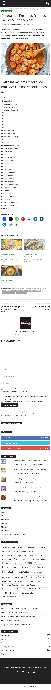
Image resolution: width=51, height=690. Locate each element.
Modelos (38, 563)
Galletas (31, 559)
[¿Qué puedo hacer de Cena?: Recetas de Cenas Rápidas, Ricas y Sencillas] (34, 244)
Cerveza (21, 548)
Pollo (32, 567)
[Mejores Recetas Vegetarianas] (11, 270)
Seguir (45, 443)
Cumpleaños (20, 555)
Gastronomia (41, 559)
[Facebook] (17, 672)
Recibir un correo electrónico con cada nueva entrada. (23, 402)
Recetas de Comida (8, 293)
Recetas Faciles (21, 293)
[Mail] (23, 672)
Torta (4, 593)
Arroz (14, 548)
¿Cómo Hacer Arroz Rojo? (41, 307)
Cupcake (31, 555)
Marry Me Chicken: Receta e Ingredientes (16, 625)
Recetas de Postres (10, 585)
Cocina (41, 547)
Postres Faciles (8, 572)
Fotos (16, 559)
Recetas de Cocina (34, 290)
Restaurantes (43, 589)
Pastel (13, 567)
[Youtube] (34, 672)
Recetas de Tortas (27, 585)
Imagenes (6, 563)
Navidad (5, 567)
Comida (24, 552)
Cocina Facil (6, 551)
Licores (3, 654)
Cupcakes (40, 555)
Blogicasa (4, 516)
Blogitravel (5, 531)
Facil (17, 290)
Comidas (32, 552)
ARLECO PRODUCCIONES (12, 24)
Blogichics (5, 520)
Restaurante (31, 589)
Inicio (2, 9)
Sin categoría (10, 9)
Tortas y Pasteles (7, 647)
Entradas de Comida (38, 288)
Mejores (28, 563)
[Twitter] (28, 672)
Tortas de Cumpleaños (9, 596)
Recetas (23, 290)
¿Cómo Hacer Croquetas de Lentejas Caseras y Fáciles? (12, 309)
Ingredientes (18, 563)
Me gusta (44, 438)
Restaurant (20, 589)
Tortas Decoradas (27, 593)
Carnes (3, 643)
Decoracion (6, 559)
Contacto (24, 686)
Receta (23, 572)
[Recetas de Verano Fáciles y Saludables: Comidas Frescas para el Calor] (11, 244)
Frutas (23, 559)
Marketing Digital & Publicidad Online (14, 534)
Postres (41, 567)
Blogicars (4, 512)
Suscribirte (43, 448)
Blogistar (4, 523)
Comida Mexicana (7, 650)
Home (16, 686)
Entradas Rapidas (8, 290)
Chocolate (31, 548)
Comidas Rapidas (16, 288)
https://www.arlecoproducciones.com (25, 335)
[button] (47, 3)
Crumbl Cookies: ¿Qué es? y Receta (14, 612)
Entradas (27, 288)
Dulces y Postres (7, 635)
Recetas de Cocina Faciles (12, 581)
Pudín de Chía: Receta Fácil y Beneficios (16, 620)
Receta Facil (6, 577)
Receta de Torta (36, 572)
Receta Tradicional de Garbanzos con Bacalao (18, 616)
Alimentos (5, 548)
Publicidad (33, 686)
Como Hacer (7, 555)
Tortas (13, 593)
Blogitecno (5, 527)
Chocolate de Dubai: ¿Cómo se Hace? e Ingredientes (20, 608)
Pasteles (23, 567)
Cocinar (15, 551)
